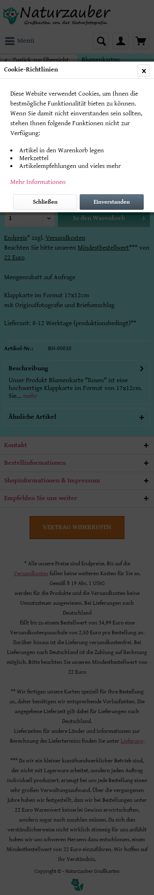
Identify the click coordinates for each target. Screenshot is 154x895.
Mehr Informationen (38, 182)
